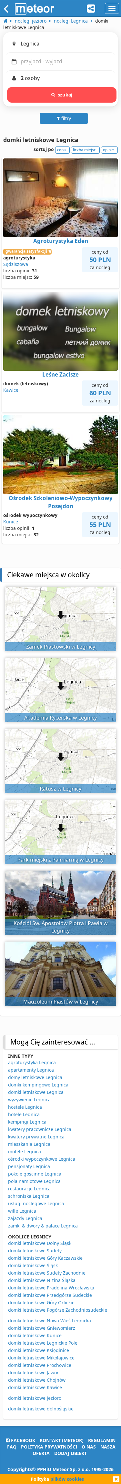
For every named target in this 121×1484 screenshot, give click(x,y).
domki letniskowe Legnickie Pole (42, 1343)
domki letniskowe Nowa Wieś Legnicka (49, 1320)
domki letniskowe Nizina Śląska (42, 1280)
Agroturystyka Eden (60, 241)
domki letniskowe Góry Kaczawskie (45, 1258)
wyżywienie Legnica (29, 1099)
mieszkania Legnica (29, 1144)
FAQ (11, 1447)
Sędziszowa (15, 264)
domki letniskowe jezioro (34, 1398)
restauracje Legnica (29, 1189)
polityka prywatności (49, 1447)
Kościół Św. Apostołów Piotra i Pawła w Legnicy (61, 927)
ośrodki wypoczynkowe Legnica (41, 1159)
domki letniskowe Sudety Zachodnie (47, 1273)
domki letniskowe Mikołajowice (41, 1358)
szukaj (65, 95)
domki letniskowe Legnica (36, 1092)
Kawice (10, 390)
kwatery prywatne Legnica (36, 1137)
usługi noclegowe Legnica (36, 1203)
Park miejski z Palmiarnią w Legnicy (60, 859)
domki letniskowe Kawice (35, 1387)
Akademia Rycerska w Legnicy (60, 717)
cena (61, 150)
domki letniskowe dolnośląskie (41, 1409)
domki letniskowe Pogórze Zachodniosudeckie (57, 1310)
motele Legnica (24, 1151)
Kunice (10, 522)
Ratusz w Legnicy (60, 788)
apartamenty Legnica (31, 1070)
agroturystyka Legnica (32, 1062)
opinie (108, 150)
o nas (89, 1447)
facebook (22, 1440)
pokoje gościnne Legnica (34, 1174)
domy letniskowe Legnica (35, 1077)
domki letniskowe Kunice (35, 1335)
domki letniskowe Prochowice (39, 1365)
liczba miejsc (84, 150)
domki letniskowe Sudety (35, 1250)
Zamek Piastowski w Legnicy (60, 646)
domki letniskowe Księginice (38, 1350)
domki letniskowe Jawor (33, 1372)
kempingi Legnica (27, 1122)
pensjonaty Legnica (29, 1166)
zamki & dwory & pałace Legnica (43, 1226)
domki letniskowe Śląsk (33, 1265)
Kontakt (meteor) (62, 1440)
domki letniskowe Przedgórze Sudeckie (50, 1295)
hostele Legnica (25, 1107)
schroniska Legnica (28, 1196)
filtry (65, 118)
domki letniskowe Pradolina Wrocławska (51, 1288)
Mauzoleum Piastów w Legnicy (60, 1001)
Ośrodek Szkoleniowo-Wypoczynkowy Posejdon (61, 502)
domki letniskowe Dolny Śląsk (39, 1243)
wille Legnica (22, 1211)
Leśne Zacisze (60, 374)
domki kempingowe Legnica (38, 1085)
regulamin (102, 1440)
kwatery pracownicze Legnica (39, 1129)
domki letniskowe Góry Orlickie (41, 1302)
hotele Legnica (24, 1114)
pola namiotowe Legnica (34, 1181)
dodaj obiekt (70, 1453)
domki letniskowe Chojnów (37, 1380)
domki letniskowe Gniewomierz (41, 1328)
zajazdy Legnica (25, 1218)
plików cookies (67, 1479)
